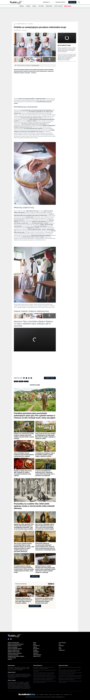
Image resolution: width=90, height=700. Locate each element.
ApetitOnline (62, 642)
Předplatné (72, 2)
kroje (16, 381)
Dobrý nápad (49, 6)
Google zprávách (35, 65)
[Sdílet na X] (26, 378)
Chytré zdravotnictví (24, 675)
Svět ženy (61, 645)
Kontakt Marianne (12, 647)
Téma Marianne (37, 654)
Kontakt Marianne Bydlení (15, 648)
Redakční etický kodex (13, 651)
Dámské (50, 694)
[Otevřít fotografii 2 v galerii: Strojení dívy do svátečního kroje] (28, 59)
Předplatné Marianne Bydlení (15, 644)
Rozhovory (36, 648)
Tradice (34, 6)
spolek (26, 381)
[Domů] (15, 2)
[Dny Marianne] (67, 6)
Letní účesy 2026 (25, 676)
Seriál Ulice (18, 675)
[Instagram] (11, 639)
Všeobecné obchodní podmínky (16, 656)
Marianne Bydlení (60, 2)
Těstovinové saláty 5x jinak (25, 688)
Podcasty (35, 653)
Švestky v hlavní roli (20, 682)
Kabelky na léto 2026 (18, 676)
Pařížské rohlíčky (27, 684)
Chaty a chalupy (58, 6)
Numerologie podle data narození (20, 668)
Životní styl (36, 645)
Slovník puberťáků (17, 667)
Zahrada (28, 6)
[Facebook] (8, 639)
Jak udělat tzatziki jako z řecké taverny (14, 685)
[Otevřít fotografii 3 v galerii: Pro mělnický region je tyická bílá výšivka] (37, 59)
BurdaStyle (58, 694)
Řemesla (22, 6)
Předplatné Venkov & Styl (14, 645)
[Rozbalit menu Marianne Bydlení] (65, 2)
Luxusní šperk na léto (11, 677)
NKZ (54, 694)
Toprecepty (62, 650)
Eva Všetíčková (17, 30)
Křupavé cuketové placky (12, 682)
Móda (34, 642)
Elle (60, 644)
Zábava (35, 647)
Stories (35, 650)
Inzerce (10, 659)
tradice (21, 381)
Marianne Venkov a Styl (22, 23)
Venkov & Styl (37, 656)
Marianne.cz (46, 2)
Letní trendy (15, 669)
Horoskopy (36, 651)
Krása (34, 644)
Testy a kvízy (23, 667)
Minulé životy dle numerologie (20, 674)
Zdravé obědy (20, 669)
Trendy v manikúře (11, 674)
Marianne (41, 694)
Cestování (41, 6)
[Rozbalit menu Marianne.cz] (50, 2)
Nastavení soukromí (13, 654)
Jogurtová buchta (20, 684)
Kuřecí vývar (14, 684)
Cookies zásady (12, 657)
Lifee (60, 648)
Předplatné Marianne (13, 642)
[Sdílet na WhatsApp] (31, 378)
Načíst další (35, 576)
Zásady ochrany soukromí (15, 653)
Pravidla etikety (10, 667)
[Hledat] (79, 2)
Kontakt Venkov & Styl (14, 650)
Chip (60, 647)
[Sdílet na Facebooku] (24, 378)
